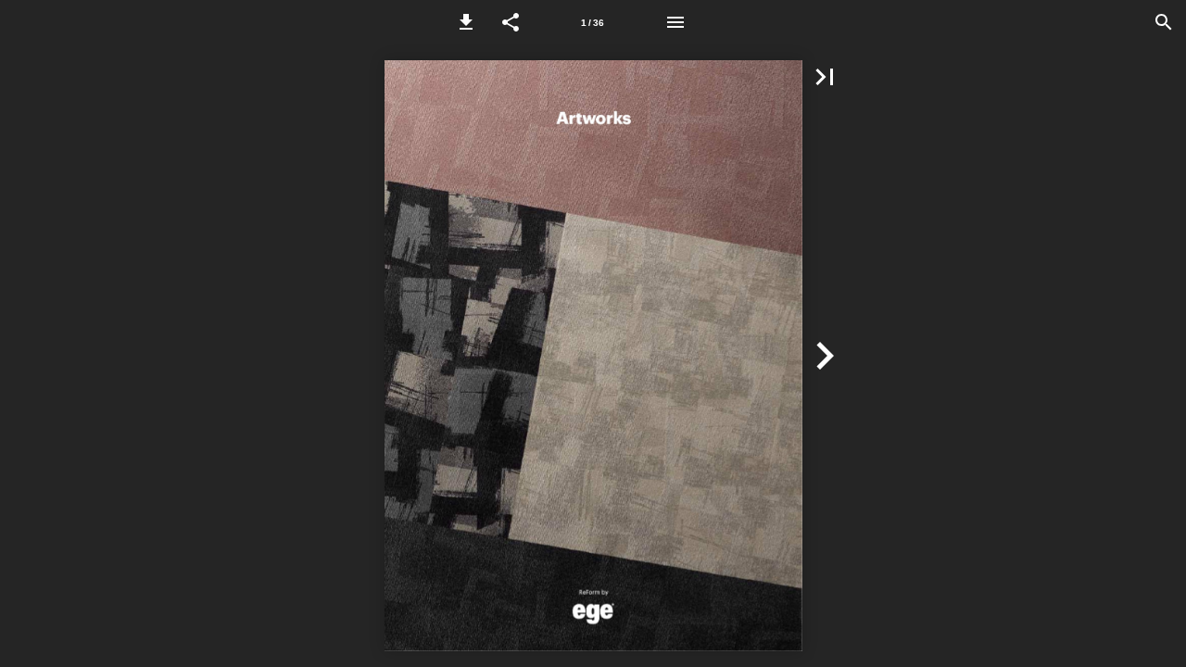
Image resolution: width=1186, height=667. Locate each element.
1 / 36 (592, 23)
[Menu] (675, 22)
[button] (466, 22)
